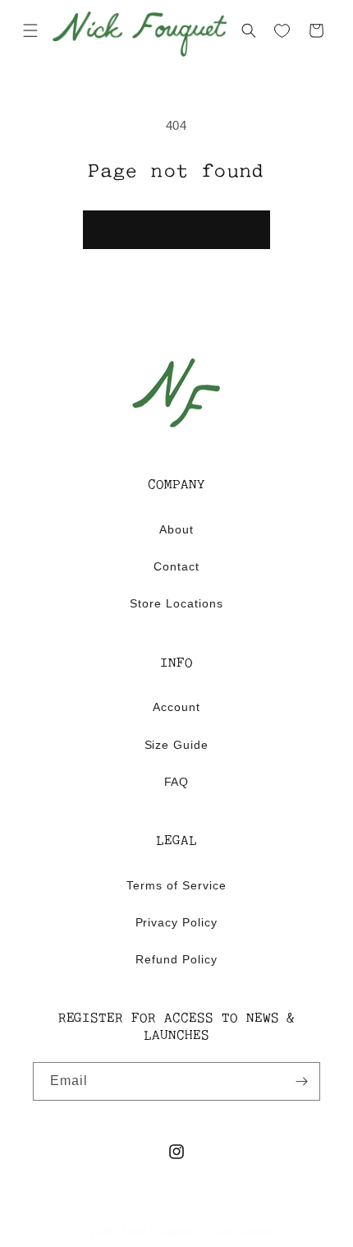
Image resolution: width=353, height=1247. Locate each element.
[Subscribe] (301, 1081)
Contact (176, 566)
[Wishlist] (282, 31)
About (176, 529)
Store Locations (176, 603)
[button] (30, 30)
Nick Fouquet (157, 1232)
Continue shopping (176, 229)
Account (176, 707)
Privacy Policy (176, 922)
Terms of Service (176, 885)
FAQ (177, 781)
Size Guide (176, 744)
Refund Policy (176, 959)
